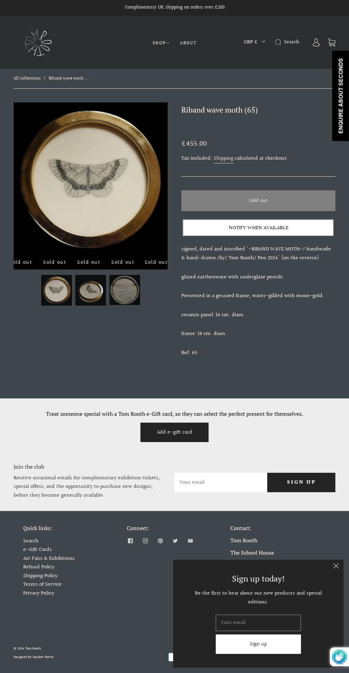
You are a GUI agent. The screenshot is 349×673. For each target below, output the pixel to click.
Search (31, 541)
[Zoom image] (90, 180)
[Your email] (220, 483)
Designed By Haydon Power (34, 657)
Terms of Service (42, 584)
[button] (29, 180)
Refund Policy (39, 567)
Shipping (223, 158)
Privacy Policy (38, 593)
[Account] (316, 42)
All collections (27, 78)
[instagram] (145, 540)
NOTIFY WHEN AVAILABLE (258, 228)
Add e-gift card (174, 432)
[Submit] (279, 42)
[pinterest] (160, 540)
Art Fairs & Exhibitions (49, 558)
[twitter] (175, 540)
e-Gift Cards (37, 549)
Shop (159, 42)
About (188, 42)
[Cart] (331, 42)
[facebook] (130, 540)
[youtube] (190, 540)
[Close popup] (336, 567)
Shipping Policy (40, 576)
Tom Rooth (33, 648)
